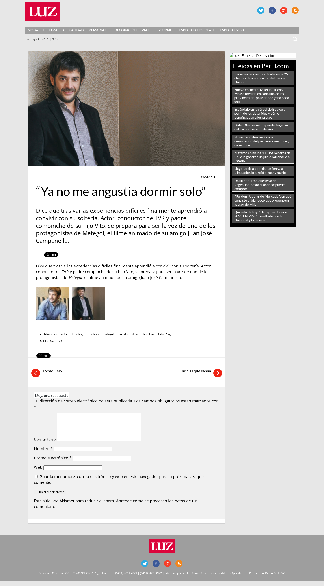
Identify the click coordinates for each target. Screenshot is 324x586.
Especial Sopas (233, 30)
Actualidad (73, 30)
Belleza (50, 30)
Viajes (147, 30)
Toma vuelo (52, 370)
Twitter (260, 10)
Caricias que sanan (195, 370)
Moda (33, 30)
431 (61, 341)
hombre (77, 334)
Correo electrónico (53, 458)
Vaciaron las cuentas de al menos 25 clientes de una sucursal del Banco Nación (261, 78)
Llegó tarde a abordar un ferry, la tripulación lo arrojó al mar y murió (260, 170)
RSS (295, 10)
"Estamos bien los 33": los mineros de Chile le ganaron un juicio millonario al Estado (262, 157)
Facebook (272, 10)
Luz (42, 11)
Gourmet (165, 30)
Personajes (99, 30)
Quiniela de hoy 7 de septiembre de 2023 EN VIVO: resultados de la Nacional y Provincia (260, 216)
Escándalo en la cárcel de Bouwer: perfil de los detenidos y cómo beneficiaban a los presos (259, 113)
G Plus (283, 10)
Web (38, 467)
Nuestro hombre (143, 334)
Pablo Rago (165, 334)
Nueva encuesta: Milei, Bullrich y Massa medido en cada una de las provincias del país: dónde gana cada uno (261, 95)
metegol (108, 334)
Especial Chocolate (197, 30)
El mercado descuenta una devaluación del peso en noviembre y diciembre (261, 141)
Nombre (43, 448)
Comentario (45, 439)
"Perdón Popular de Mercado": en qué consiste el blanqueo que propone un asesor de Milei (262, 200)
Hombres (92, 334)
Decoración (125, 30)
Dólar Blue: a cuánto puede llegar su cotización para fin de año (261, 127)
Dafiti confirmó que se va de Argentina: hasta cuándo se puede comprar (259, 184)
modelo (122, 334)
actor (64, 334)
